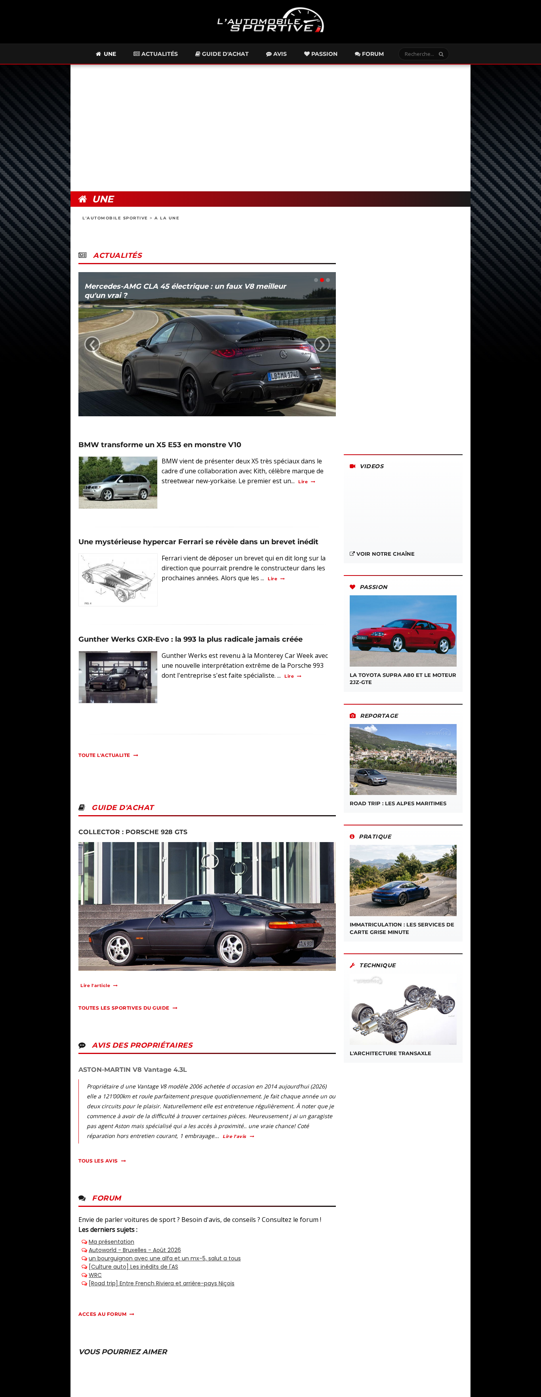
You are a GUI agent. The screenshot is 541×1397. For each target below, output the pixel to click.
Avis (279, 53)
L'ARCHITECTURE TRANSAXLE (390, 1053)
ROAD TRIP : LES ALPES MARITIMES (398, 803)
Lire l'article (95, 985)
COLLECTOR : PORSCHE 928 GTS (132, 832)
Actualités (159, 53)
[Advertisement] (270, 127)
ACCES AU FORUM (102, 1314)
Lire (303, 481)
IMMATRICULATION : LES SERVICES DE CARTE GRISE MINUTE (402, 928)
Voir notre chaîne (385, 554)
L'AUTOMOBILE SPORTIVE (115, 218)
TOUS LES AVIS (98, 1161)
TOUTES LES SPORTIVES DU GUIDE (124, 1008)
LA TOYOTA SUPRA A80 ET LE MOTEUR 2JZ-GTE (403, 678)
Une (109, 53)
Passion (323, 53)
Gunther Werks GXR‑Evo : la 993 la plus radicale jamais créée (190, 639)
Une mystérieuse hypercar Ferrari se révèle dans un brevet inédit (198, 541)
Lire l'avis (234, 1136)
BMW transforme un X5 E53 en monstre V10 (159, 444)
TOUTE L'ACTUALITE (104, 755)
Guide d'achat (224, 53)
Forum (372, 53)
